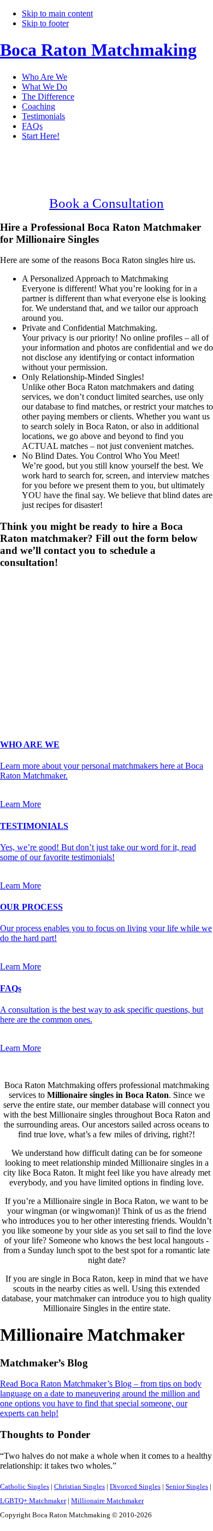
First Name (22, 623)
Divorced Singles (135, 1486)
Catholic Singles (24, 1486)
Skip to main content (57, 13)
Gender (16, 583)
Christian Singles (79, 1486)
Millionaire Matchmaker (107, 1501)
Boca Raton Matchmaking (98, 50)
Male (20, 602)
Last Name (22, 635)
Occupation (23, 679)
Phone (14, 658)
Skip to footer (45, 23)
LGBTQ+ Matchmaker (33, 1501)
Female (53, 602)
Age (10, 612)
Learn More (20, 804)
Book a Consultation (106, 203)
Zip (9, 691)
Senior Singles (186, 1486)
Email (13, 646)
